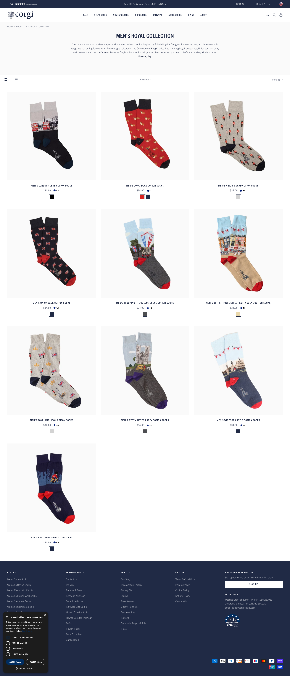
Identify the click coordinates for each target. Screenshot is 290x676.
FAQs (68, 623)
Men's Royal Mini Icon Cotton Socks (51, 420)
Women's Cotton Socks (19, 584)
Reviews (125, 617)
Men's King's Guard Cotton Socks (238, 185)
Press (124, 628)
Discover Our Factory (131, 584)
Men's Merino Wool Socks (20, 590)
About (203, 15)
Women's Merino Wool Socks (22, 595)
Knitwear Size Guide (76, 606)
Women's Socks (121, 15)
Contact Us (71, 579)
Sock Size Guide (74, 601)
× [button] (45, 615)
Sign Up (253, 584)
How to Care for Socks (77, 612)
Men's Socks (100, 15)
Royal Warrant (128, 601)
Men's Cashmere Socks (19, 601)
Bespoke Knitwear (75, 595)
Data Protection (74, 634)
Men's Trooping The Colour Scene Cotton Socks (145, 302)
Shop (18, 26)
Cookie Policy (182, 590)
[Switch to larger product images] (6, 79)
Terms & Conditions (185, 579)
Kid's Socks (141, 15)
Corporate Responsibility (133, 623)
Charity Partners (129, 606)
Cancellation (72, 639)
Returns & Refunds (75, 590)
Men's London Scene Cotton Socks (51, 185)
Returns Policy (182, 595)
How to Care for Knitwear (79, 617)
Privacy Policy (73, 628)
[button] (30, 4)
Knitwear (158, 15)
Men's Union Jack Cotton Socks (52, 302)
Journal (125, 595)
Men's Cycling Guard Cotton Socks (52, 537)
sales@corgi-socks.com (243, 607)
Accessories (175, 15)
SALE (85, 15)
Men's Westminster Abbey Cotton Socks (145, 420)
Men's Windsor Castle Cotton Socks (238, 420)
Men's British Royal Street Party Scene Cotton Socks (238, 302)
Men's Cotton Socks (17, 579)
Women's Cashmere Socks (20, 606)
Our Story (125, 579)
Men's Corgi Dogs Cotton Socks (145, 185)
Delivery (70, 584)
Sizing (191, 15)
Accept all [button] (15, 662)
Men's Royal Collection (37, 26)
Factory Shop (127, 590)
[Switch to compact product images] (16, 79)
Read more (27, 631)
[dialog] (25, 642)
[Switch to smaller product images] (11, 79)
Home (10, 26)
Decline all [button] (35, 662)
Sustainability (128, 612)
